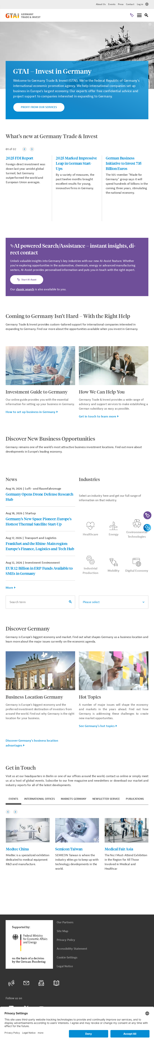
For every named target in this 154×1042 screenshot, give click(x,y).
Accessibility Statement (72, 949)
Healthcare (90, 534)
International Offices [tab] (39, 798)
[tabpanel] (77, 850)
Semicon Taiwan (68, 848)
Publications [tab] (135, 798)
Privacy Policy (66, 940)
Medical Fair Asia (119, 848)
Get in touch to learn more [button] (97, 416)
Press (120, 4)
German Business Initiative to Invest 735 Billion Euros (123, 163)
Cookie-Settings (67, 957)
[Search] (146, 15)
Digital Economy (136, 571)
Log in (140, 4)
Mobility (113, 571)
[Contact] (26, 983)
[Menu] (139, 15)
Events (111, 4)
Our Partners (65, 922)
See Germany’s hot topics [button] (97, 726)
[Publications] (56, 983)
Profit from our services (39, 107)
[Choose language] (146, 4)
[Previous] (24, 149)
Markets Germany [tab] (73, 798)
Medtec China (17, 848)
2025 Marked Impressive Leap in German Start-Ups (76, 163)
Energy (114, 534)
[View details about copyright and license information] (149, 24)
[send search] (70, 602)
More (9, 588)
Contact (130, 4)
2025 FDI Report (19, 157)
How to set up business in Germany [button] (30, 412)
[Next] (32, 149)
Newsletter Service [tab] (106, 798)
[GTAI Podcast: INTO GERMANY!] (11, 983)
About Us (101, 4)
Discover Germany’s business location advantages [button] (32, 743)
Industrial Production (90, 571)
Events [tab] (13, 798)
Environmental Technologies (136, 534)
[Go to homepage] (23, 17)
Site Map (62, 931)
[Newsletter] (41, 983)
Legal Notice (65, 966)
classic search (25, 289)
